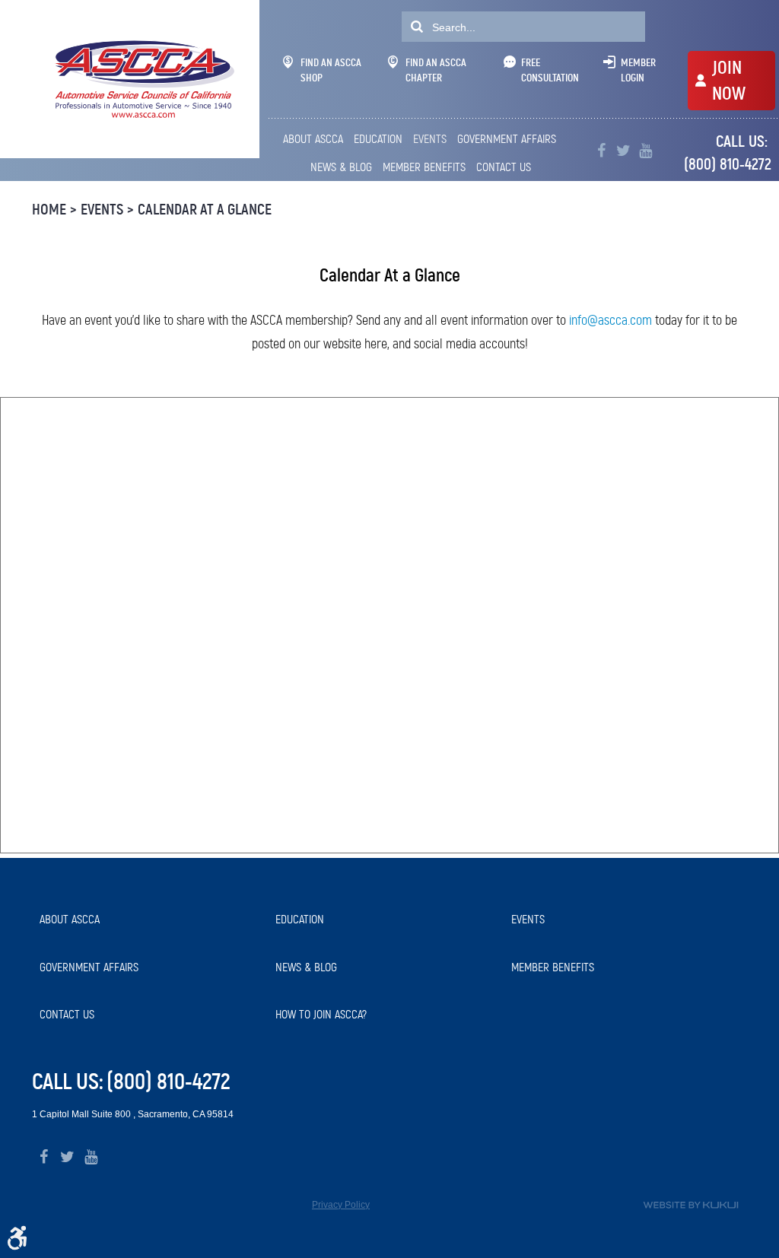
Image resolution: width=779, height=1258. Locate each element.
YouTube (645, 150)
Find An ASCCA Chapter (435, 70)
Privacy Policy (341, 1204)
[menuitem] (314, 139)
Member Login (638, 70)
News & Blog (341, 167)
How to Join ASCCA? (321, 1014)
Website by (690, 1205)
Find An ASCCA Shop (330, 70)
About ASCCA (313, 139)
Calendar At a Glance (205, 209)
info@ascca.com (610, 320)
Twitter (623, 150)
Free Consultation (550, 70)
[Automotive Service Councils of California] (142, 79)
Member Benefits (424, 167)
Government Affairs (506, 139)
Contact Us (503, 167)
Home (49, 209)
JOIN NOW (729, 80)
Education (378, 139)
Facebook (601, 150)
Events (430, 139)
